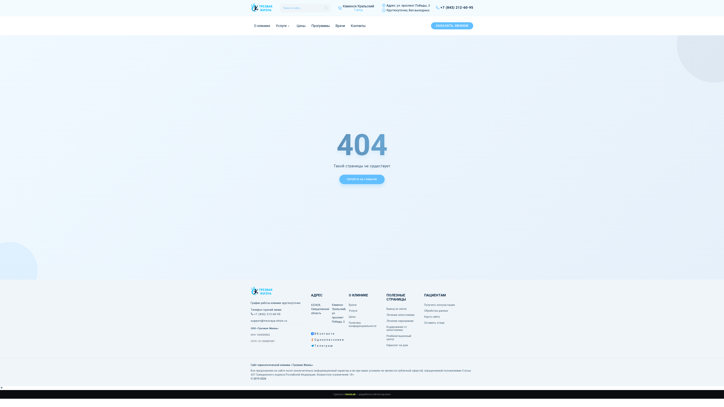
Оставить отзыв (434, 322)
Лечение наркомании (400, 320)
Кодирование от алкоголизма (397, 328)
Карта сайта (432, 316)
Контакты (358, 26)
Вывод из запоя (396, 308)
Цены (301, 26)
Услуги (281, 26)
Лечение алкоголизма (400, 314)
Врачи (340, 26)
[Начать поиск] (326, 8)
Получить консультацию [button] (439, 304)
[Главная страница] (261, 8)
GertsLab (350, 394)
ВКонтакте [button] (315, 333)
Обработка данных (436, 310)
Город (358, 10)
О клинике (262, 26)
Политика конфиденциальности (362, 324)
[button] (1, 388)
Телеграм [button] (315, 345)
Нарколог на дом (397, 345)
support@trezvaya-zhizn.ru (269, 320)
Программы (320, 26)
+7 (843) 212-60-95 (456, 7)
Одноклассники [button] (315, 339)
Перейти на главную (362, 179)
